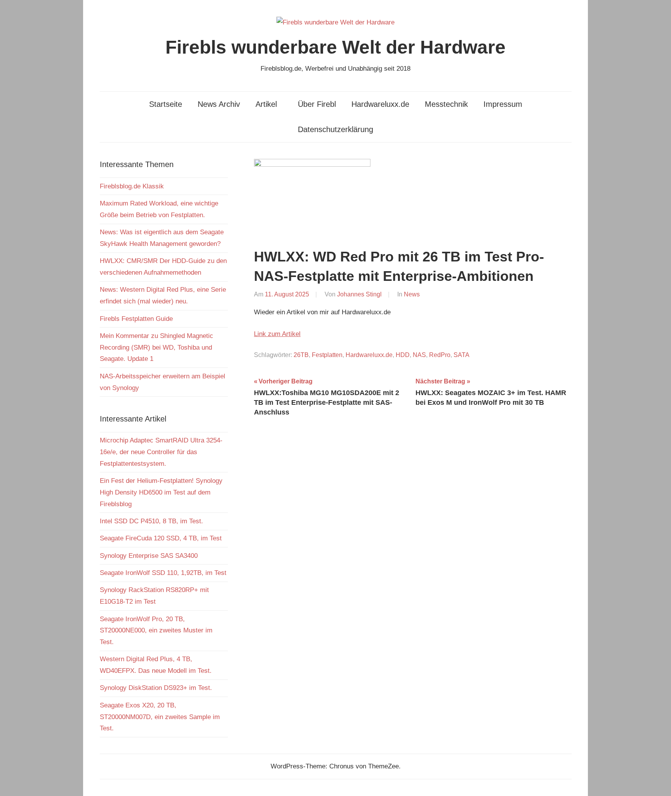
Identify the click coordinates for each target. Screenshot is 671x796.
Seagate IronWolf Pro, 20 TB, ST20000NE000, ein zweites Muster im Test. (156, 630)
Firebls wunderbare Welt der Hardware (335, 47)
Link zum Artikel (277, 334)
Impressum (502, 104)
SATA (461, 355)
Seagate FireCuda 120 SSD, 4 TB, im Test (161, 538)
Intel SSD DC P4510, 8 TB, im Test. (151, 521)
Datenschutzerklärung (335, 129)
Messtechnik (446, 104)
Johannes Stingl (359, 294)
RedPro (439, 355)
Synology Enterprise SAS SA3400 (149, 555)
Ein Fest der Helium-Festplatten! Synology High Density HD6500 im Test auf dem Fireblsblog (161, 492)
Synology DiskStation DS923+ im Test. (156, 687)
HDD (403, 355)
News (412, 294)
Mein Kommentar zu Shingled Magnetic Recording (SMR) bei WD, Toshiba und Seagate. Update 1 (156, 347)
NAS (419, 355)
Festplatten (327, 355)
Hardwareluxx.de (380, 104)
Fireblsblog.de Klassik (132, 186)
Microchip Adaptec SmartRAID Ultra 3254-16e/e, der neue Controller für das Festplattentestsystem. (161, 452)
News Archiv (219, 104)
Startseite (165, 104)
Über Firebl (317, 104)
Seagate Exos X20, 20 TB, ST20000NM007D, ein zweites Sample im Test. (160, 717)
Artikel (266, 104)
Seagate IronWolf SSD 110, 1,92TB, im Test (163, 573)
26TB (301, 355)
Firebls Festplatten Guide (136, 318)
